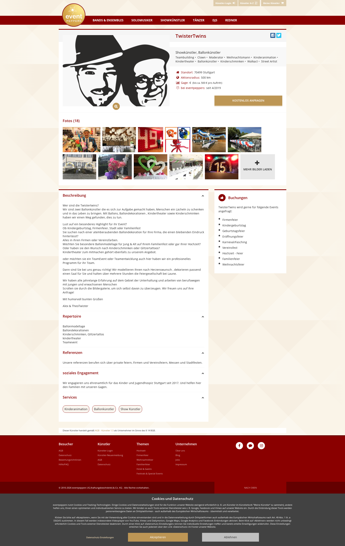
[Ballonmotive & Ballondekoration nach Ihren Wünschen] (209, 139)
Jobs (177, 459)
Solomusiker (142, 20)
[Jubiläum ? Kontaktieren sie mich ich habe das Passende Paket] (221, 166)
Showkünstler (173, 20)
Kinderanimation (75, 409)
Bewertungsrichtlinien (70, 459)
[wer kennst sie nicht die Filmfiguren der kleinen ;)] (177, 139)
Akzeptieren (158, 537)
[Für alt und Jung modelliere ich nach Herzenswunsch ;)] (81, 139)
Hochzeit (141, 450)
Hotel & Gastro (144, 468)
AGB (61, 450)
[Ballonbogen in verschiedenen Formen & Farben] (79, 166)
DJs (214, 20)
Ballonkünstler (104, 409)
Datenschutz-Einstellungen (100, 537)
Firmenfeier (142, 455)
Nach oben (250, 487)
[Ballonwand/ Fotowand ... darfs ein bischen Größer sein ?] (150, 139)
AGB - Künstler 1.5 (104, 430)
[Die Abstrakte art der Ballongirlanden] (115, 166)
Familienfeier (143, 464)
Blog (177, 455)
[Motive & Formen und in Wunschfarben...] (150, 166)
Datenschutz (65, 455)
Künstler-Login (105, 450)
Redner (231, 20)
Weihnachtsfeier (145, 459)
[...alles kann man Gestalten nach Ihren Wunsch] (186, 166)
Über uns (180, 450)
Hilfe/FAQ (64, 464)
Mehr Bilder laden (257, 169)
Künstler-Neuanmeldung (110, 455)
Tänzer (198, 20)
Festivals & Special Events (150, 473)
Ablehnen (230, 537)
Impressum (181, 464)
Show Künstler (130, 409)
